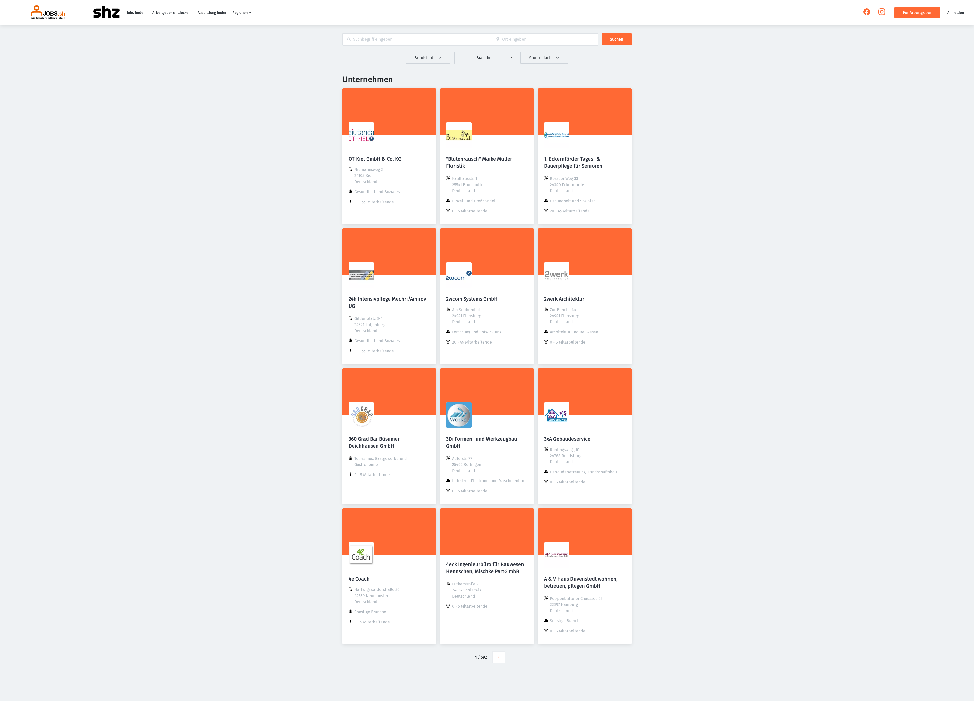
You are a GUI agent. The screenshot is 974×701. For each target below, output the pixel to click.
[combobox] (417, 39)
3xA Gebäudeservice (567, 439)
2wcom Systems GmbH (472, 299)
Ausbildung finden (212, 13)
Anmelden (955, 13)
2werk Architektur (564, 299)
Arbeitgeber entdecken (171, 13)
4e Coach (359, 579)
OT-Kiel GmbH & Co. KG (375, 159)
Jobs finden (136, 13)
